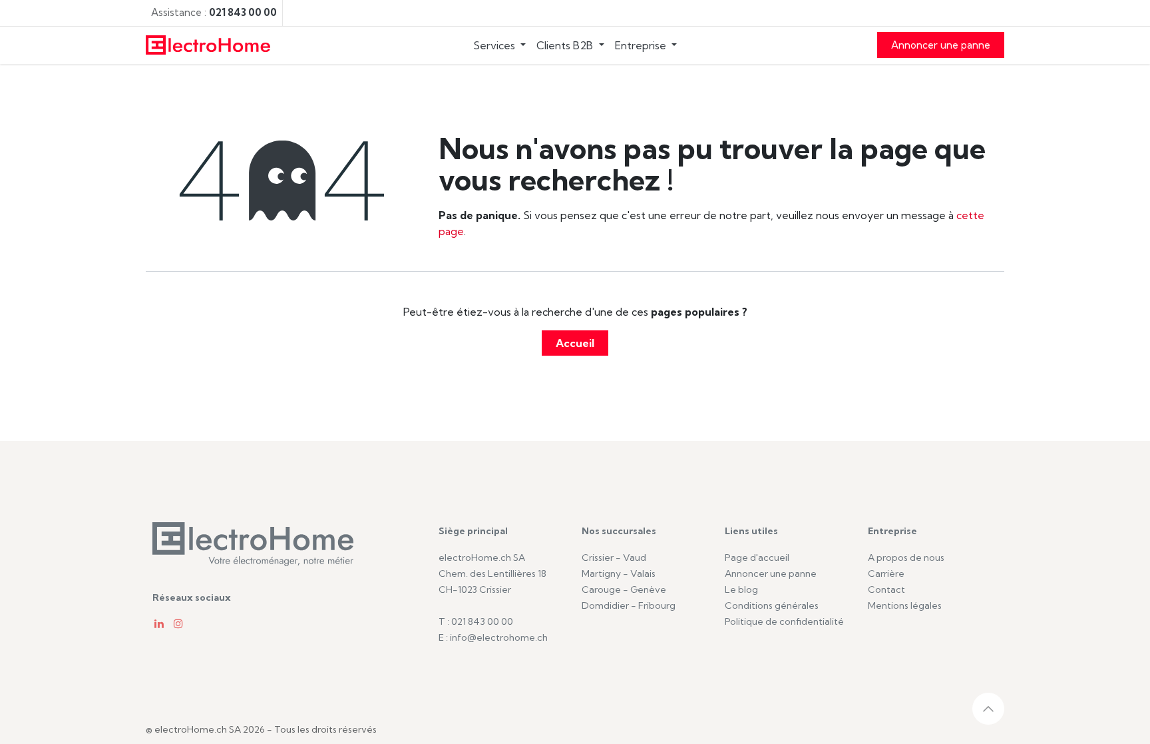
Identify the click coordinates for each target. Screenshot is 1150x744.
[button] (988, 709)
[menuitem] (499, 45)
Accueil (575, 343)
